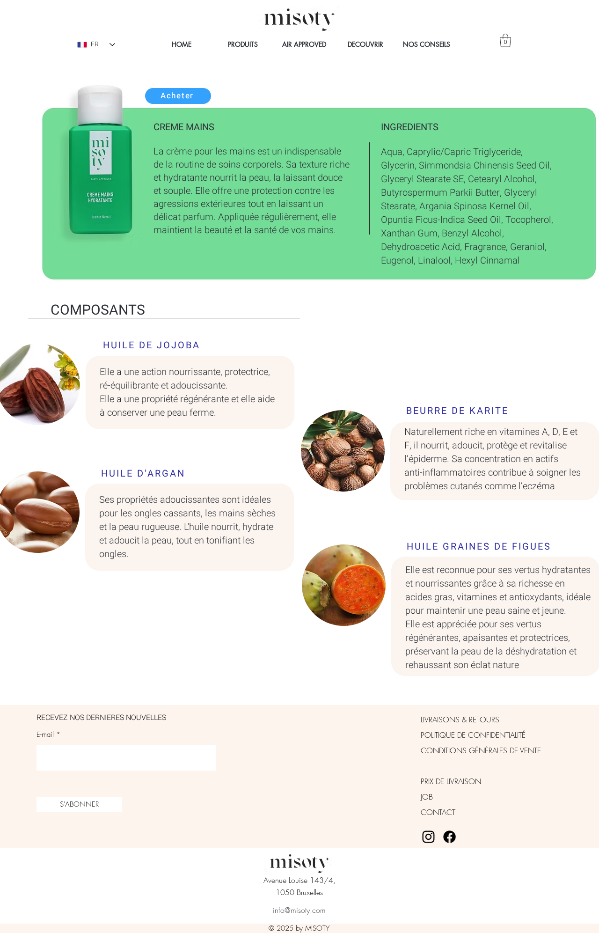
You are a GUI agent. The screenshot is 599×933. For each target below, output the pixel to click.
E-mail (45, 734)
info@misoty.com (299, 910)
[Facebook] (449, 837)
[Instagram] (428, 837)
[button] (505, 40)
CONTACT (438, 812)
